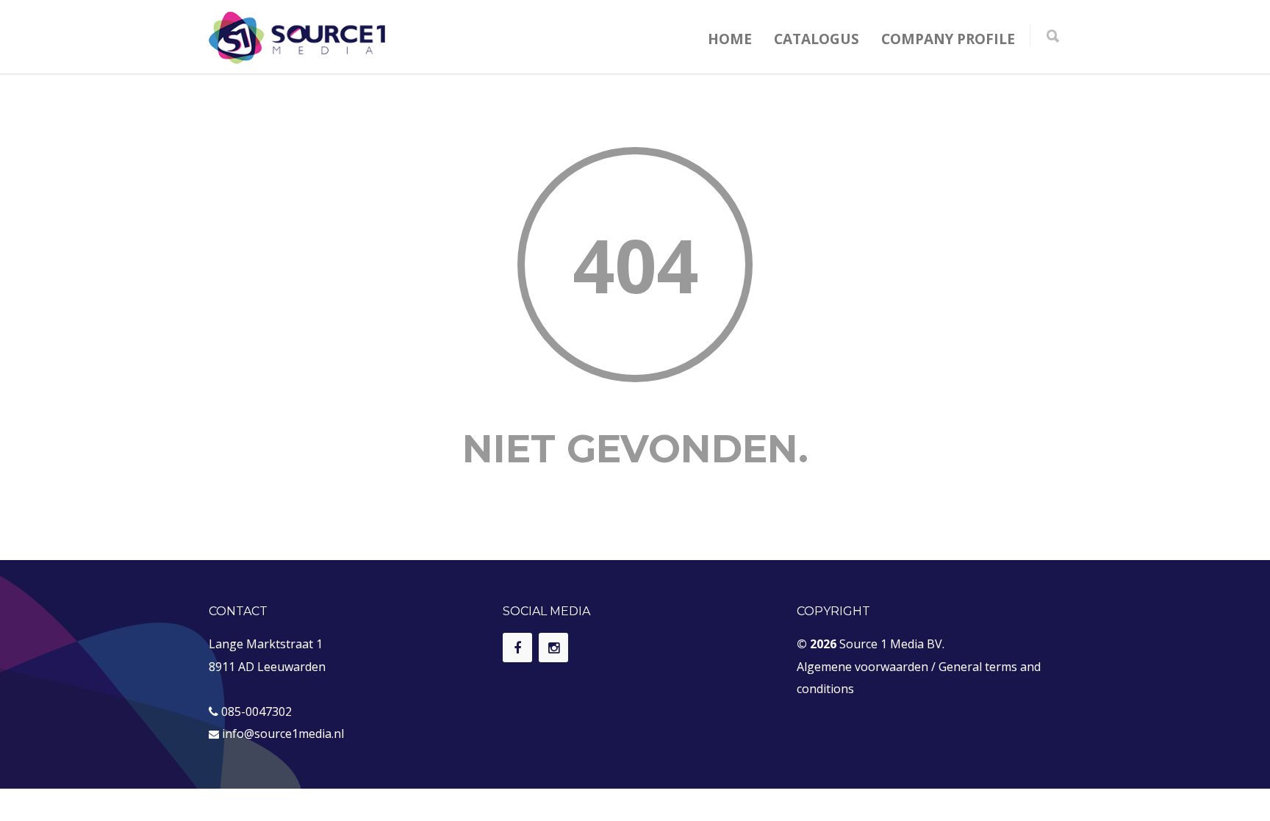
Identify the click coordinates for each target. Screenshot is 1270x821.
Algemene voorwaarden (862, 667)
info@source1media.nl (283, 733)
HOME (730, 39)
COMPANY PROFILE (948, 39)
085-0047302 (256, 711)
